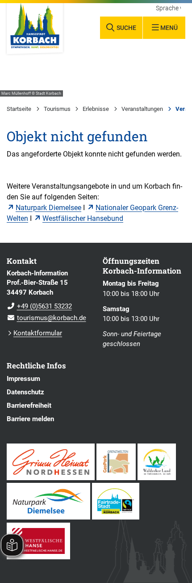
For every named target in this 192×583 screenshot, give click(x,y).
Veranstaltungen (142, 109)
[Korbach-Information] (48, 296)
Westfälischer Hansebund (82, 218)
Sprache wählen (168, 8)
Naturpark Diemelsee (48, 207)
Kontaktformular (37, 333)
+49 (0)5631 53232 (39, 306)
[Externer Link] (51, 462)
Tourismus (57, 109)
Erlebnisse (96, 109)
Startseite (19, 109)
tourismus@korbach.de (46, 318)
